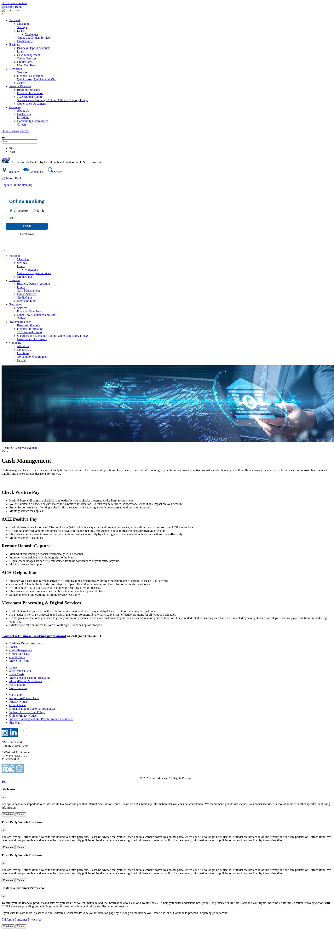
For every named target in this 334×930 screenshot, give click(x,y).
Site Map (14, 722)
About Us (23, 110)
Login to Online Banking (17, 185)
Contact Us (24, 114)
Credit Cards (24, 41)
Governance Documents (32, 103)
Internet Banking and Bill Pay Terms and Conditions (41, 719)
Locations (23, 117)
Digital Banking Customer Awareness (32, 708)
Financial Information (30, 93)
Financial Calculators (30, 75)
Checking (23, 23)
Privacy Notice (18, 701)
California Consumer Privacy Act (22, 919)
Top (4, 781)
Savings (22, 27)
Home (13, 667)
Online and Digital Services (34, 37)
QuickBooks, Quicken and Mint (36, 79)
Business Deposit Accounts (33, 48)
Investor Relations (20, 86)
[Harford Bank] (12, 6)
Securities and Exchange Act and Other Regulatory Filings (52, 100)
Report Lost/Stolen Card (24, 698)
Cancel (21, 814)
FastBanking (17, 684)
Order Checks (17, 705)
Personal (14, 20)
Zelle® (21, 82)
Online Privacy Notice (23, 715)
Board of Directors (28, 89)
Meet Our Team (26, 65)
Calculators (16, 694)
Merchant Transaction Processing (29, 677)
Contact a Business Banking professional (34, 636)
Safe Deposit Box (20, 670)
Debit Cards (16, 674)
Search (6, 158)
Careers (21, 124)
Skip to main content (14, 3)
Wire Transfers (18, 688)
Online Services (26, 58)
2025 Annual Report (29, 96)
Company (15, 107)
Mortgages (31, 34)
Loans (21, 30)
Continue (8, 814)
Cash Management (28, 55)
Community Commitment (32, 121)
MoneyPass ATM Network (25, 681)
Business (14, 44)
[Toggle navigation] (3, 250)
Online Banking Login (15, 131)
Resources (15, 68)
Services (22, 72)
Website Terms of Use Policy (27, 712)
